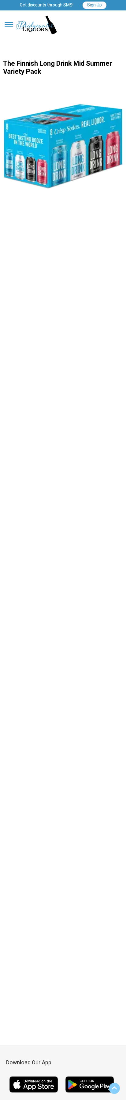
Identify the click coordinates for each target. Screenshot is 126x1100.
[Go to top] (114, 1088)
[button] (9, 24)
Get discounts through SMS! (46, 5)
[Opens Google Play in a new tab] (89, 1093)
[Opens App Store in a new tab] (34, 1093)
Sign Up (94, 5)
